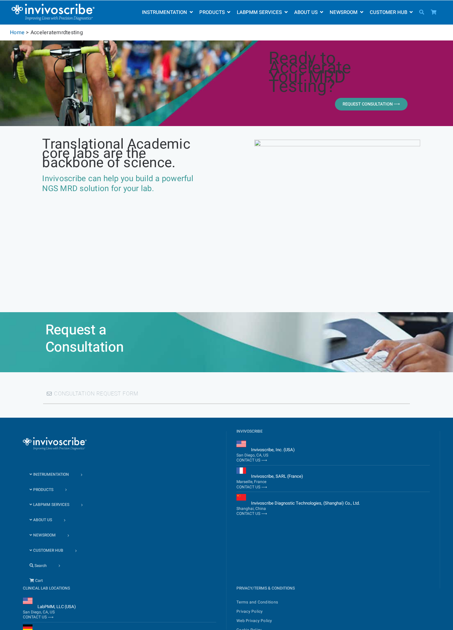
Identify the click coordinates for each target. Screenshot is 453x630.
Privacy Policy (249, 611)
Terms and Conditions (257, 602)
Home (17, 32)
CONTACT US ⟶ (251, 460)
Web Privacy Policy (254, 621)
